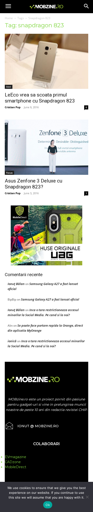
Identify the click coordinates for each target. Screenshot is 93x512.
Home (9, 18)
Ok (48, 505)
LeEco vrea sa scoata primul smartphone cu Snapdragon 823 (40, 98)
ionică (12, 341)
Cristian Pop (13, 107)
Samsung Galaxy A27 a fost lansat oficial (50, 299)
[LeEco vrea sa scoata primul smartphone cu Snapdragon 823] (46, 61)
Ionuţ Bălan (16, 284)
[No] (87, 497)
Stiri (8, 86)
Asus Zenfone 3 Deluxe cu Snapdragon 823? (33, 184)
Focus (9, 172)
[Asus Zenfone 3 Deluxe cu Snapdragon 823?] (46, 147)
